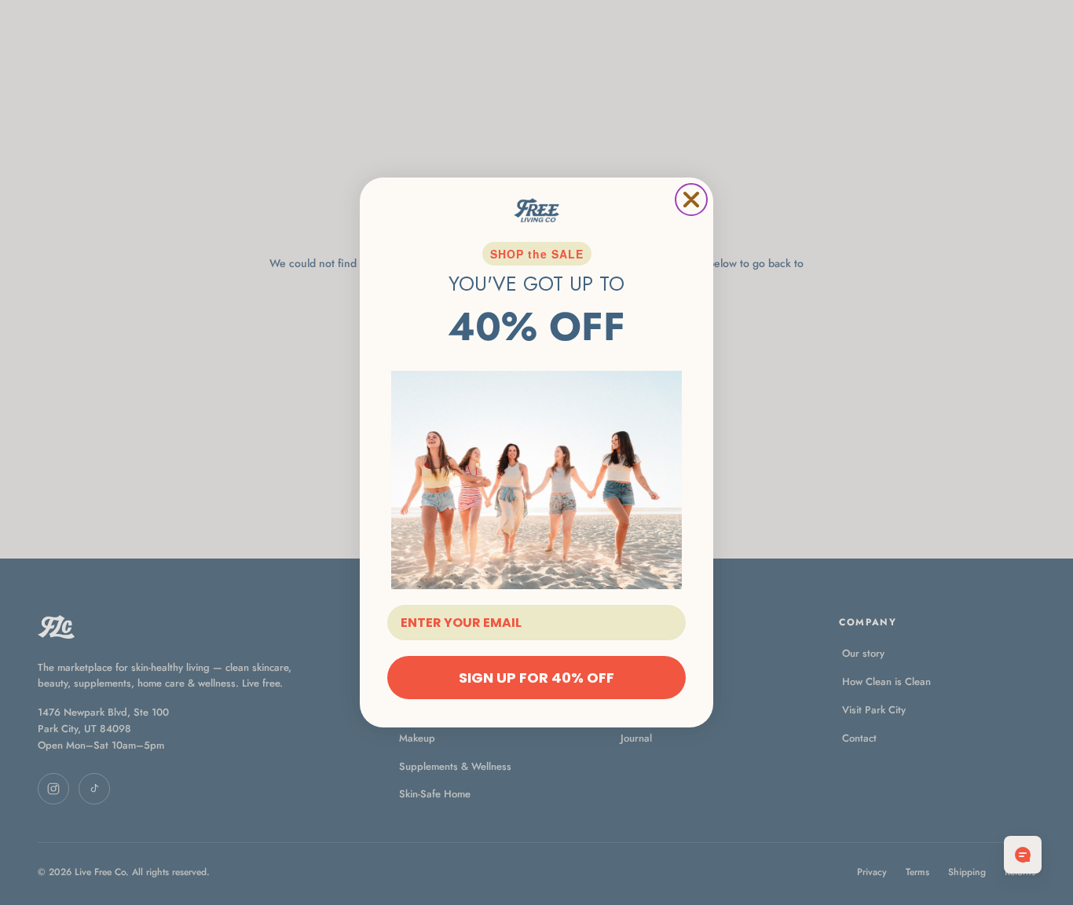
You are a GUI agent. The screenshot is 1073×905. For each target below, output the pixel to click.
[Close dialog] (691, 199)
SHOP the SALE (537, 254)
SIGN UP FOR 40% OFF (536, 677)
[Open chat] (1023, 855)
